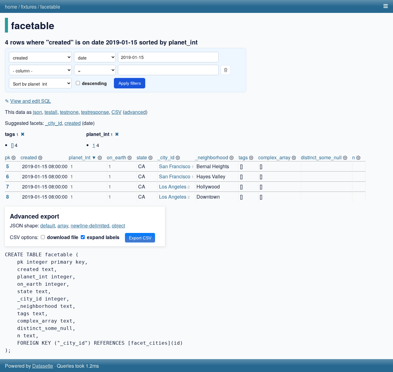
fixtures (29, 6)
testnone (69, 111)
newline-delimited (90, 225)
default (47, 225)
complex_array (274, 157)
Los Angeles (172, 186)
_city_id (53, 122)
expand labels (102, 237)
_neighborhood (211, 157)
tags (243, 157)
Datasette (42, 365)
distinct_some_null (321, 157)
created (72, 122)
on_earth (116, 157)
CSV (116, 111)
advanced (135, 111)
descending (94, 83)
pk (7, 157)
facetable (50, 6)
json (37, 111)
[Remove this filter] (226, 70)
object (118, 225)
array (62, 225)
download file (62, 237)
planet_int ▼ (82, 157)
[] (12, 145)
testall (51, 111)
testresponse (95, 111)
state (142, 157)
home (11, 6)
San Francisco (174, 166)
